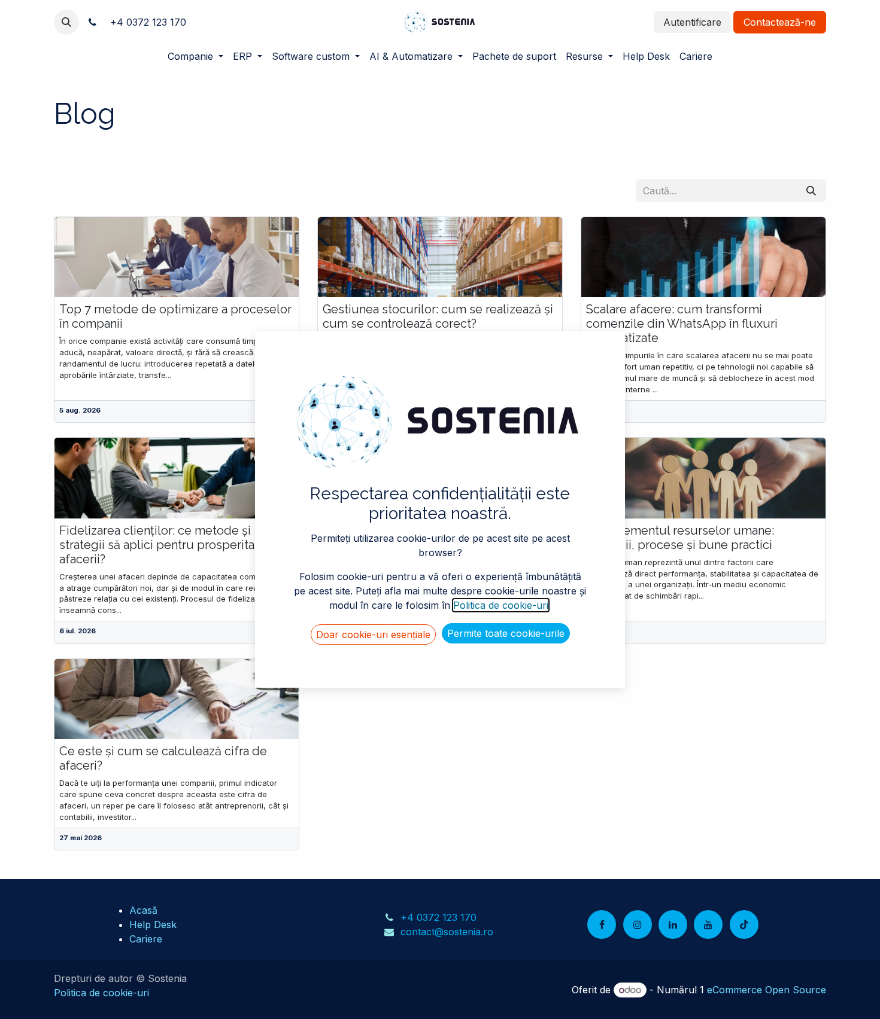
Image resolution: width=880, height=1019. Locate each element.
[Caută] (811, 190)
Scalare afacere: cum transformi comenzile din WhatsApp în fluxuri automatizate (682, 323)
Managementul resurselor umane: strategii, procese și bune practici (680, 537)
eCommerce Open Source (766, 990)
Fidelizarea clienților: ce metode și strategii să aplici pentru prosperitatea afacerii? (165, 544)
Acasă (143, 910)
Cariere (145, 939)
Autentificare (692, 22)
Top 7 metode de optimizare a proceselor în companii (175, 316)
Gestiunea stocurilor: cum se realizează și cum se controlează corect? (438, 316)
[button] (66, 22)
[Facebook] (601, 924)
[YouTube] (708, 924)
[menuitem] (195, 56)
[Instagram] (637, 924)
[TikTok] (744, 924)
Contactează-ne (780, 22)
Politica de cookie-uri (101, 993)
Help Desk (153, 924)
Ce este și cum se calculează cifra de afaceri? (163, 758)
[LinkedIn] (673, 924)
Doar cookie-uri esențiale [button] (373, 634)
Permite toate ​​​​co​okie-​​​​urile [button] (506, 633)
